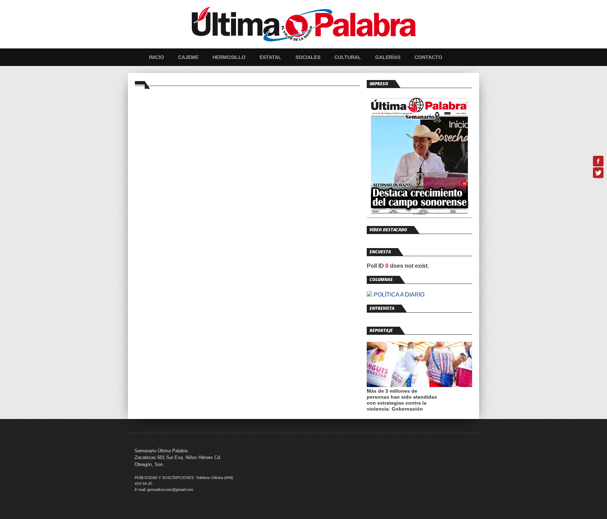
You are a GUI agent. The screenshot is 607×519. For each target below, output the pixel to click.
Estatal (270, 57)
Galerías (387, 57)
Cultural (347, 57)
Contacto (428, 57)
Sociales (307, 57)
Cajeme (188, 57)
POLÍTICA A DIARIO (398, 295)
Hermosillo (229, 57)
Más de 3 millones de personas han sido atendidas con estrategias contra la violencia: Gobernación (402, 399)
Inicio (156, 57)
